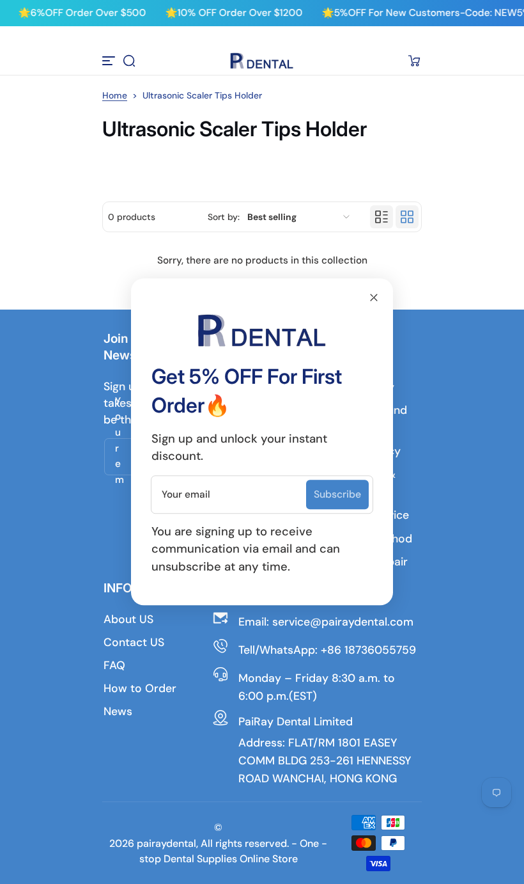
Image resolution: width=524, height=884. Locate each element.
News (118, 711)
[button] (129, 61)
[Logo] (262, 60)
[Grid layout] (407, 216)
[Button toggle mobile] (110, 61)
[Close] (373, 297)
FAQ (114, 665)
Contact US (134, 642)
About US (128, 619)
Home (114, 95)
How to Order (140, 688)
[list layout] (381, 216)
